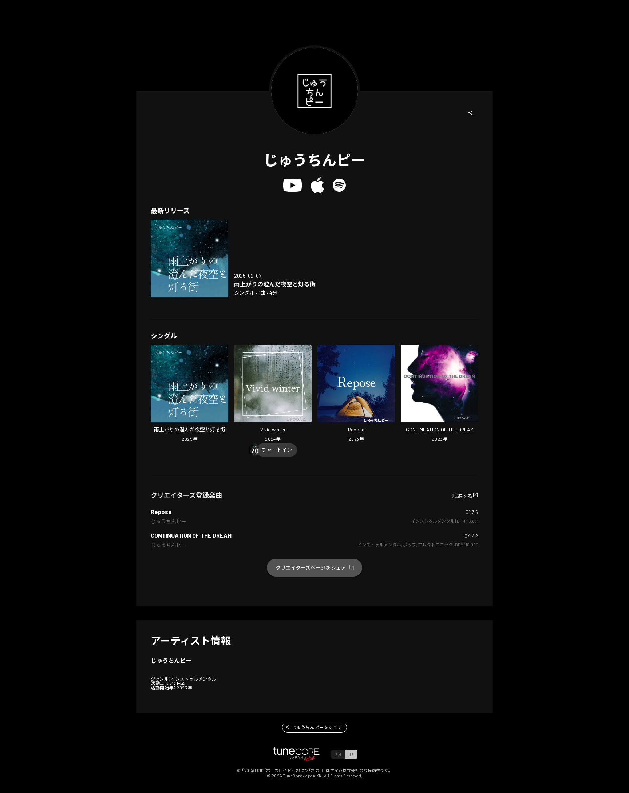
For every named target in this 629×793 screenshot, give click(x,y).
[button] (470, 112)
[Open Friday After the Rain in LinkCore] (189, 258)
